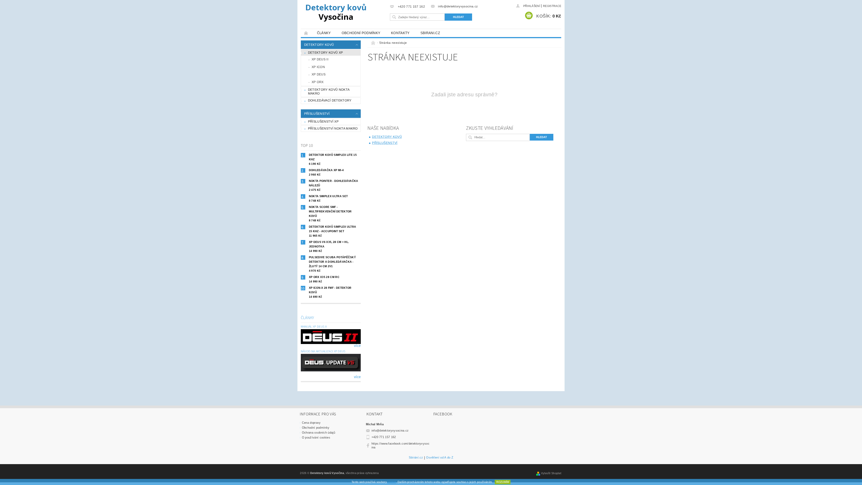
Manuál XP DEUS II (314, 326)
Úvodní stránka (306, 33)
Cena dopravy (311, 422)
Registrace (552, 6)
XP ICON (318, 67)
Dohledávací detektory (330, 100)
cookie (391, 482)
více (357, 346)
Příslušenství (317, 113)
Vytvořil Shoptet (551, 473)
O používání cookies (316, 437)
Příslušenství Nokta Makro (333, 128)
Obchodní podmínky (361, 33)
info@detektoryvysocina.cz (390, 430)
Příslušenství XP (323, 121)
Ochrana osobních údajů (318, 432)
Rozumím (502, 482)
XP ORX (318, 82)
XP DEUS (318, 74)
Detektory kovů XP (325, 52)
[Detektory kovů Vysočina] (336, 12)
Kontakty (400, 33)
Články (324, 33)
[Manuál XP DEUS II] (331, 336)
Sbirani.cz (430, 33)
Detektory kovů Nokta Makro (329, 91)
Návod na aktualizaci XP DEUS (323, 351)
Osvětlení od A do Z (439, 457)
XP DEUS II (320, 59)
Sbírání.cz (416, 457)
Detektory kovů (319, 44)
